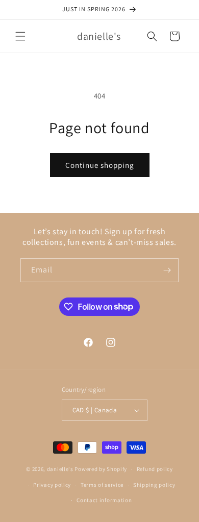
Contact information (104, 500)
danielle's (61, 469)
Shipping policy (154, 484)
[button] (20, 36)
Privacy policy (52, 484)
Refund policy (155, 469)
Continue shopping (99, 165)
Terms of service (102, 484)
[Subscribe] (167, 270)
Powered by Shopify (100, 469)
